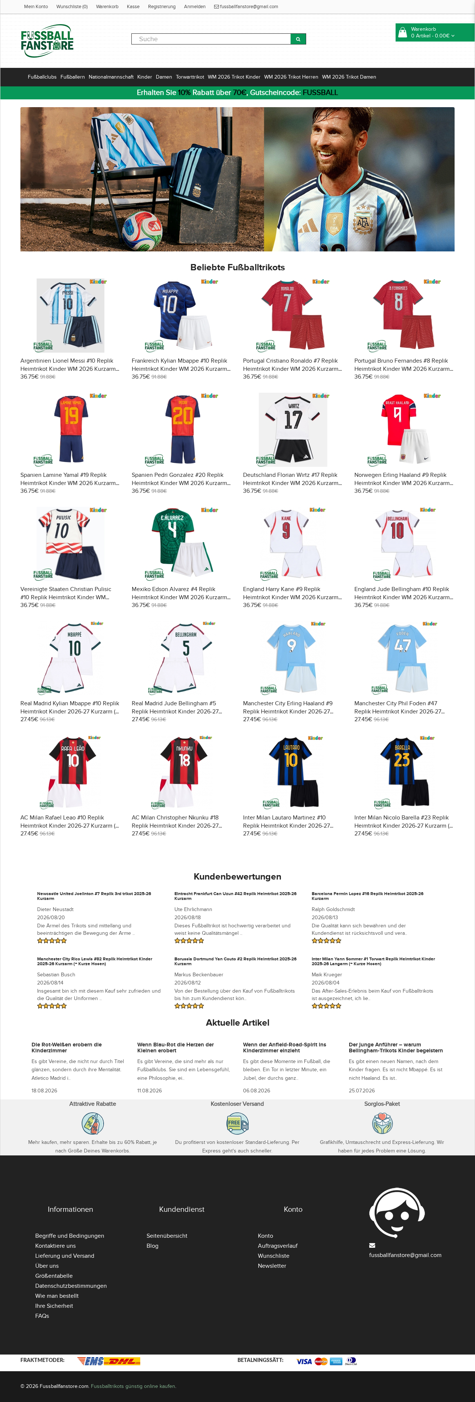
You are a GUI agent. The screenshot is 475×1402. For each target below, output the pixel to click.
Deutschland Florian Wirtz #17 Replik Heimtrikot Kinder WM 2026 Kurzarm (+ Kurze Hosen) (290, 483)
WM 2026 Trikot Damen (349, 77)
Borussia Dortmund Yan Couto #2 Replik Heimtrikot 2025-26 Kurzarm (235, 961)
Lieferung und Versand (64, 1256)
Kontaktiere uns (55, 1246)
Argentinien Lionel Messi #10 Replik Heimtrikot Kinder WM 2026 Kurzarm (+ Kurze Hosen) (68, 369)
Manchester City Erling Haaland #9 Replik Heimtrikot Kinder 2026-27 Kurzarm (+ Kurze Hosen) (287, 711)
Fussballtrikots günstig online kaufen (133, 1386)
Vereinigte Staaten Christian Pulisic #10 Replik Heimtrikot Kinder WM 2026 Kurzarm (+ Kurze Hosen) (65, 597)
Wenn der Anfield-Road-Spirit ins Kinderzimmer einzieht (284, 1048)
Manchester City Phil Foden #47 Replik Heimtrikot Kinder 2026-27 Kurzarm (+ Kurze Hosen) (397, 711)
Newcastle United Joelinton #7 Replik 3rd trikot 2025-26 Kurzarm (94, 896)
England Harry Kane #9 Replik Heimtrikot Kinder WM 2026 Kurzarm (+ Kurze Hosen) (290, 597)
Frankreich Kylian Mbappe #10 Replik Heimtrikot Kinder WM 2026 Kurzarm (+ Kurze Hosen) (179, 369)
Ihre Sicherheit (54, 1306)
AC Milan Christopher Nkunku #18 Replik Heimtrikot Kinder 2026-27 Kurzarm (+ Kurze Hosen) (175, 826)
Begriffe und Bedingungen (69, 1236)
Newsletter (272, 1266)
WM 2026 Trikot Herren (291, 77)
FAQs (42, 1316)
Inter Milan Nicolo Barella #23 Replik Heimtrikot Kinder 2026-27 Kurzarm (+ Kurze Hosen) (403, 826)
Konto (265, 1236)
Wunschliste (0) (72, 7)
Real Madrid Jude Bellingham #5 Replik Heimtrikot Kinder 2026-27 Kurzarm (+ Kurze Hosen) (175, 711)
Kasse (133, 7)
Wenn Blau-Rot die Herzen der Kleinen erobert (175, 1048)
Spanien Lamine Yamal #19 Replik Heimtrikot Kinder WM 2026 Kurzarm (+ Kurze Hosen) (68, 483)
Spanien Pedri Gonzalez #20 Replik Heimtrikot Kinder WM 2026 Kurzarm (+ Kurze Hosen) (179, 483)
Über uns (47, 1266)
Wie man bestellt (57, 1296)
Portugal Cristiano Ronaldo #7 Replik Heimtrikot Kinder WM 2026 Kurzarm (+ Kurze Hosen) (290, 369)
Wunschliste (273, 1256)
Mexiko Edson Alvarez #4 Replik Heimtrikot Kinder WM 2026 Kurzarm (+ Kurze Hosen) (179, 597)
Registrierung (162, 7)
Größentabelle (54, 1276)
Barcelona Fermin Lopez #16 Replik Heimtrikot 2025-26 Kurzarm (367, 896)
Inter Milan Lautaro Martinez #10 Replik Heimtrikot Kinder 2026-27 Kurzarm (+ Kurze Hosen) (286, 826)
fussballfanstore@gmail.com (248, 7)
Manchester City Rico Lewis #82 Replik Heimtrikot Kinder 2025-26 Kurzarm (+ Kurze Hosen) (94, 961)
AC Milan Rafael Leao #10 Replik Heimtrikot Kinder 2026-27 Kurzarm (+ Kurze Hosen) (69, 826)
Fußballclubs (42, 77)
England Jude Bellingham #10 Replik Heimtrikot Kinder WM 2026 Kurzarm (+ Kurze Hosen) (402, 597)
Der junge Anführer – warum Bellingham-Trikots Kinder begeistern (396, 1048)
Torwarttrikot (190, 77)
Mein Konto (36, 7)
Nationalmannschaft (111, 77)
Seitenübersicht (167, 1236)
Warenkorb (107, 7)
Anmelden (195, 7)
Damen (164, 77)
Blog (152, 1246)
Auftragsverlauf (278, 1246)
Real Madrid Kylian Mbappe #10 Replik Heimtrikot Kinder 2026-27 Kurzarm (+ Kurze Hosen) (69, 711)
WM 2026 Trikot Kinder (234, 77)
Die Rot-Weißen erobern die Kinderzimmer (67, 1048)
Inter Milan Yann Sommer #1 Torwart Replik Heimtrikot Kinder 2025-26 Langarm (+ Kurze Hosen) (373, 961)
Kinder (144, 77)
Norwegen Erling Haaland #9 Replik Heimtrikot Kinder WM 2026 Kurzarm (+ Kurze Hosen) (402, 483)
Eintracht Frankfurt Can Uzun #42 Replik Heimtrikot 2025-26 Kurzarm (235, 896)
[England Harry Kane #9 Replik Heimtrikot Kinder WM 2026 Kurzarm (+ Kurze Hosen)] (293, 543)
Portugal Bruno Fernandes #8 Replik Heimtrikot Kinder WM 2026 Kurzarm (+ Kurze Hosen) (402, 369)
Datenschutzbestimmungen (71, 1286)
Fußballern (72, 77)
